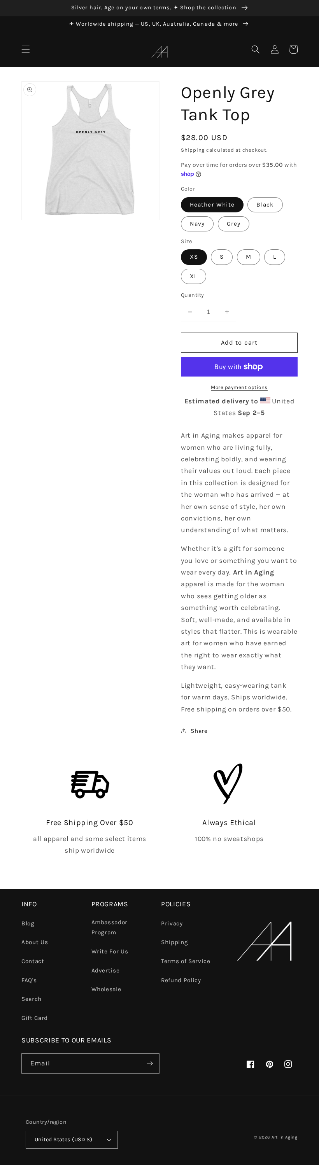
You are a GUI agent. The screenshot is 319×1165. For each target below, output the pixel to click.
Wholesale (106, 989)
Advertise (105, 970)
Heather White (212, 204)
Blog (28, 923)
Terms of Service (185, 961)
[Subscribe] (149, 1063)
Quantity (192, 295)
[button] (25, 49)
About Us (34, 942)
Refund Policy (181, 980)
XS (194, 256)
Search (31, 998)
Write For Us (109, 951)
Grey (233, 223)
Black (265, 204)
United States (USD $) (63, 1139)
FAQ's (29, 980)
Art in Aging (285, 1137)
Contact (32, 961)
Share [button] (199, 730)
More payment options (239, 387)
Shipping (193, 150)
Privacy (172, 923)
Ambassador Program (109, 927)
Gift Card (34, 1017)
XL (193, 276)
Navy (197, 223)
